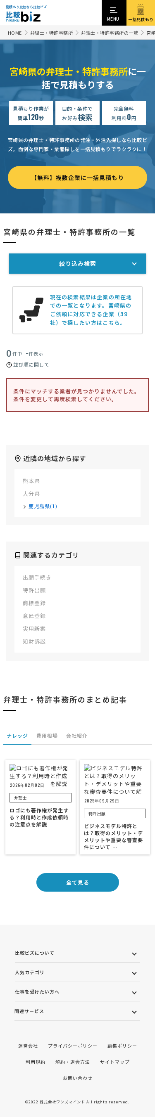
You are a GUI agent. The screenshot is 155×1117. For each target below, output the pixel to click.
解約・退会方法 (72, 1061)
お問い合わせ (78, 1077)
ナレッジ (17, 735)
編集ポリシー (122, 1045)
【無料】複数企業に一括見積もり (77, 177)
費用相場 (47, 735)
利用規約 (35, 1061)
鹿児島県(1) (43, 505)
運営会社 (28, 1045)
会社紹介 (77, 735)
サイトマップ (115, 1061)
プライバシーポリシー (73, 1045)
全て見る (77, 882)
